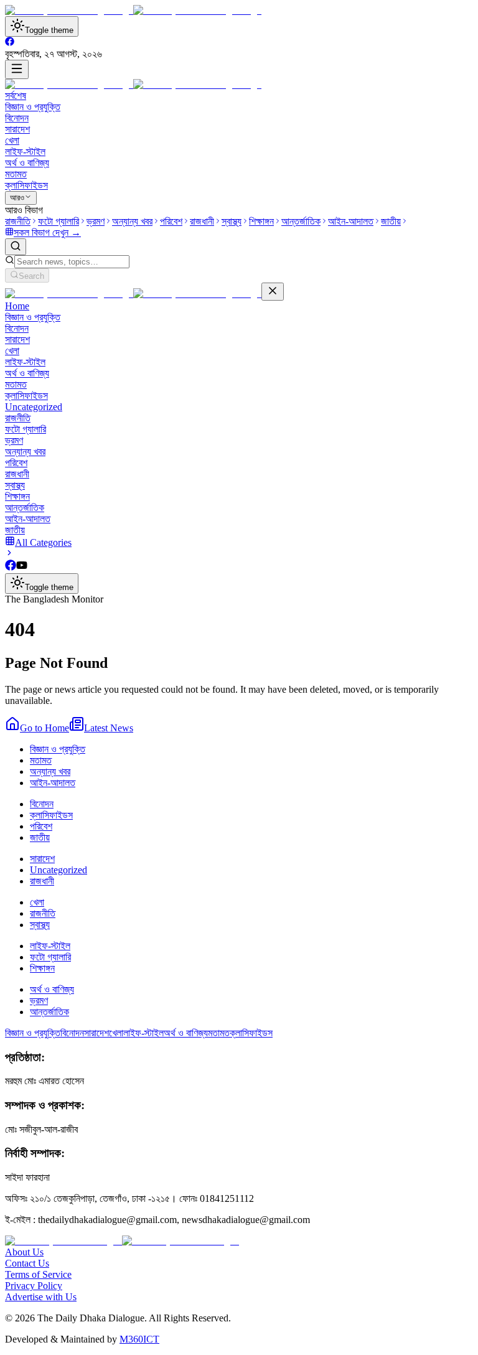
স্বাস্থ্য (15, 485)
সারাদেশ (17, 129)
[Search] (15, 246)
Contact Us (27, 1263)
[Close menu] (272, 292)
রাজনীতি (17, 418)
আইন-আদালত (27, 518)
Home (17, 306)
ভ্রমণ (14, 440)
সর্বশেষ (15, 95)
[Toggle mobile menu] (17, 69)
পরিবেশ (16, 462)
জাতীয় (15, 530)
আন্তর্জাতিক (24, 507)
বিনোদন (17, 118)
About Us (24, 1252)
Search (31, 276)
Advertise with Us (41, 1297)
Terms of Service (38, 1274)
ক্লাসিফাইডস (26, 185)
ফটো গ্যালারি (25, 429)
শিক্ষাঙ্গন (17, 496)
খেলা (12, 140)
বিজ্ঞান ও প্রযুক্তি (32, 106)
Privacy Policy (33, 1285)
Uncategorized (33, 406)
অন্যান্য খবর (25, 451)
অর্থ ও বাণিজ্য (27, 162)
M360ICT (139, 1339)
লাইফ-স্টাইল (25, 151)
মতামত (16, 174)
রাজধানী (17, 474)
